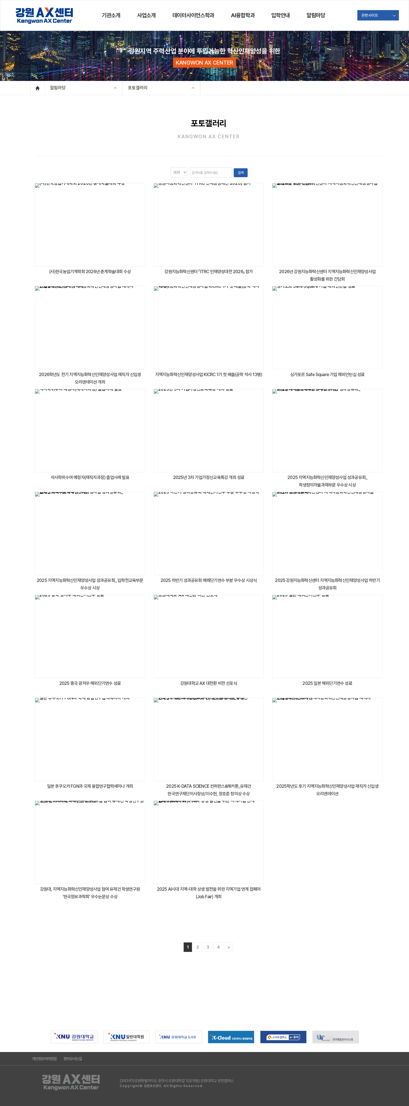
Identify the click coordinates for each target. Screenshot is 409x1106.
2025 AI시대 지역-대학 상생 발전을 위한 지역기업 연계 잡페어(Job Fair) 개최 (208, 893)
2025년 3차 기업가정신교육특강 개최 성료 (209, 477)
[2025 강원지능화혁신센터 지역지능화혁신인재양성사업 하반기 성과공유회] (327, 533)
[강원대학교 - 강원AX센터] (45, 15)
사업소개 (146, 15)
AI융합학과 (243, 15)
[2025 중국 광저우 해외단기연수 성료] (90, 636)
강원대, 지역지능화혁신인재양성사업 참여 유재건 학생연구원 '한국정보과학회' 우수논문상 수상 (90, 893)
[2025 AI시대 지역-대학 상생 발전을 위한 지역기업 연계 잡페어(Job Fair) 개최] (209, 842)
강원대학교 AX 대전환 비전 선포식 (208, 683)
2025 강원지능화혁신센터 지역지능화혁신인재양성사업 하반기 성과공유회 (327, 584)
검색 (240, 173)
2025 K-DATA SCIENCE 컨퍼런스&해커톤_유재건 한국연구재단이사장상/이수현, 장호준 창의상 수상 (208, 790)
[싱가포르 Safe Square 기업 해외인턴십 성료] (327, 327)
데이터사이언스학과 (193, 15)
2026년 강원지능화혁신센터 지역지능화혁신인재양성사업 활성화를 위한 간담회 (327, 275)
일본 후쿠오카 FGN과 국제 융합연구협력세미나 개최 (90, 786)
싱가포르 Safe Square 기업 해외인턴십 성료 (327, 374)
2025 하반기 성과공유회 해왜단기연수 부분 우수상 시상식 (209, 580)
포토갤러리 (137, 87)
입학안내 (280, 15)
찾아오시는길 (72, 1058)
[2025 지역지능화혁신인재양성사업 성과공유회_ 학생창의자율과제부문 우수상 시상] (327, 430)
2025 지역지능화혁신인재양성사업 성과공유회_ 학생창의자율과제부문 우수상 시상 (327, 481)
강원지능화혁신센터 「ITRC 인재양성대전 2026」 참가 (208, 271)
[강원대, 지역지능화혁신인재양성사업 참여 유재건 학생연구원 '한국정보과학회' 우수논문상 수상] (90, 842)
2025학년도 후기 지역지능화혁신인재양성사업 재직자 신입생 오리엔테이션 (327, 790)
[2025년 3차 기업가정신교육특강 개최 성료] (209, 430)
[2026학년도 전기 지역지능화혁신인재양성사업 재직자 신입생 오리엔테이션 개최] (90, 327)
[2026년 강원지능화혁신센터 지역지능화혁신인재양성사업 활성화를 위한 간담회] (327, 224)
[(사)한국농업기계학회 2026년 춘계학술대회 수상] (90, 224)
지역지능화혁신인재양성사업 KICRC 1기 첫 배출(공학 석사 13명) (208, 374)
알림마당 (316, 15)
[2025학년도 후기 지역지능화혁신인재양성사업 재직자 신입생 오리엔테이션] (327, 739)
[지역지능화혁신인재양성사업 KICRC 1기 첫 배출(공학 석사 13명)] (209, 327)
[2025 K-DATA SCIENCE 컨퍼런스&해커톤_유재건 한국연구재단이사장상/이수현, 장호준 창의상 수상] (209, 739)
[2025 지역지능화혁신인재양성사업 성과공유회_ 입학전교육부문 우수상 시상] (90, 533)
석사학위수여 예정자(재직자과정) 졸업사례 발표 (90, 477)
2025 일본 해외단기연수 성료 (327, 683)
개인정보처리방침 (44, 1058)
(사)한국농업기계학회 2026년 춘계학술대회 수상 (90, 271)
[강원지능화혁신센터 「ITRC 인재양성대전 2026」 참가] (209, 224)
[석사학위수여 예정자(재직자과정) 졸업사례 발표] (90, 430)
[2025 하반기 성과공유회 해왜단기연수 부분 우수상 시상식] (209, 533)
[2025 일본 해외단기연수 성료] (327, 636)
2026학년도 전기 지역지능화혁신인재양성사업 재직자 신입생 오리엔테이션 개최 (90, 378)
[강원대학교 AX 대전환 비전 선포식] (209, 636)
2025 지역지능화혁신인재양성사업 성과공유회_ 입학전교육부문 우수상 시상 (90, 584)
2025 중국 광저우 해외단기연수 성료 (90, 683)
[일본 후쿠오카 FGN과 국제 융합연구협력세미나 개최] (90, 739)
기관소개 (111, 15)
